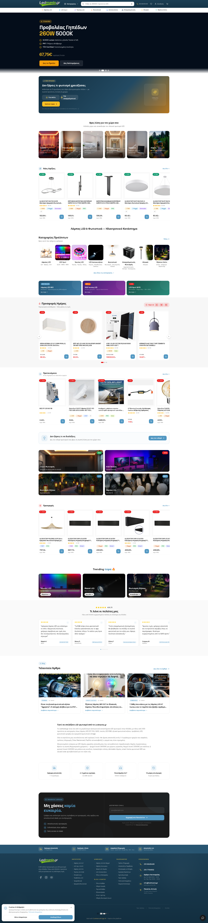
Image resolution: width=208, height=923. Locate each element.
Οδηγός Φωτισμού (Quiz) (103, 898)
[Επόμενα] (169, 336)
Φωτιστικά (97, 10)
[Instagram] (46, 877)
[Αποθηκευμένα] (151, 4)
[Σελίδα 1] (102, 362)
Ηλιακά (146, 10)
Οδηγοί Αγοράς (100, 886)
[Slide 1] (99, 70)
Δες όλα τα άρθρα (160, 669)
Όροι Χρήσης (122, 878)
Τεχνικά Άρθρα (100, 889)
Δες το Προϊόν (49, 63)
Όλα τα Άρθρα (100, 883)
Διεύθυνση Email (116, 805)
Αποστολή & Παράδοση (125, 866)
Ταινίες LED (80, 10)
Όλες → (166, 239)
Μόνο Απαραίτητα (20, 917)
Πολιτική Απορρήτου (142, 824)
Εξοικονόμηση (100, 892)
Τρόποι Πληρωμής (123, 863)
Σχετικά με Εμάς (123, 875)
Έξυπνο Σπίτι (162, 10)
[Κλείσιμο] (71, 907)
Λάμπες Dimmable (101, 866)
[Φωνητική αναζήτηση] (131, 4)
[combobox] (107, 4)
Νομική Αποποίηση (124, 884)
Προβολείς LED (78, 878)
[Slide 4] (108, 70)
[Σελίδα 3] (106, 362)
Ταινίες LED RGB (79, 872)
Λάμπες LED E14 (78, 869)
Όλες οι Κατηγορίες (102, 875)
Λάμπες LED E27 (79, 863)
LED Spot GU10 (78, 866)
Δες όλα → (166, 168)
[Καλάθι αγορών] (167, 4)
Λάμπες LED (48, 10)
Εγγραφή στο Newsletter (135, 818)
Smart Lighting (100, 895)
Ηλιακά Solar (78, 875)
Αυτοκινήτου (113, 10)
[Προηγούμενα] (39, 336)
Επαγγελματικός (129, 10)
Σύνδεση (160, 4)
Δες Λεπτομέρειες (71, 63)
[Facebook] (41, 877)
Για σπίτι (52, 97)
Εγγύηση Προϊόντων (124, 872)
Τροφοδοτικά (78, 881)
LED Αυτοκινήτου (101, 872)
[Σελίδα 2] (104, 362)
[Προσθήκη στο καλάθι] (61, 217)
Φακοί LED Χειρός (101, 869)
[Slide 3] (105, 70)
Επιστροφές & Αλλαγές (125, 869)
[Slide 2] (102, 70)
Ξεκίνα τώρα (50, 104)
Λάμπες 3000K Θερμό (103, 863)
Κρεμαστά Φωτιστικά (80, 884)
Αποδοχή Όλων (55, 917)
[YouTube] (51, 877)
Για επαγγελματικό (69, 97)
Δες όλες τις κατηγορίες (103, 273)
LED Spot (64, 10)
